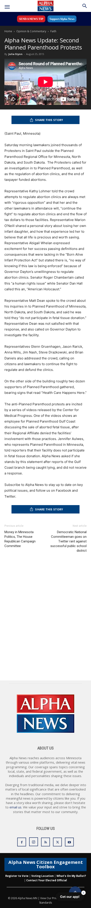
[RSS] (45, 842)
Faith (53, 31)
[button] (7, 7)
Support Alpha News (61, 19)
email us (15, 807)
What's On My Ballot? (71, 876)
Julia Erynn (15, 54)
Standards (45, 902)
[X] (57, 842)
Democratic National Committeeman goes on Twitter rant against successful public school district (68, 541)
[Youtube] (69, 842)
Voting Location (42, 876)
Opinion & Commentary (31, 31)
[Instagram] (33, 841)
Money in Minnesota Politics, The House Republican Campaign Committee (20, 539)
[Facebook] (21, 842)
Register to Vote (16, 876)
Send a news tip (31, 19)
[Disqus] (45, 618)
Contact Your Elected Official (46, 880)
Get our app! (70, 897)
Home (8, 31)
